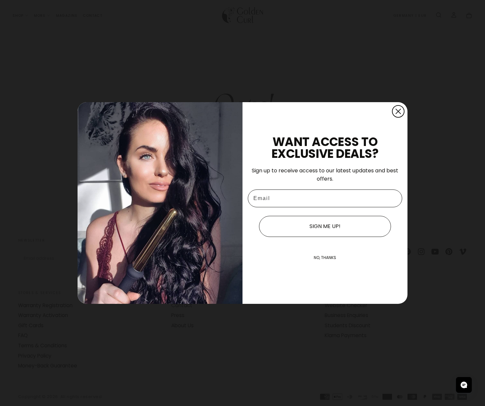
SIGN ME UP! (324, 226)
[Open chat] (464, 385)
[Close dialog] (398, 111)
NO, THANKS (325, 257)
